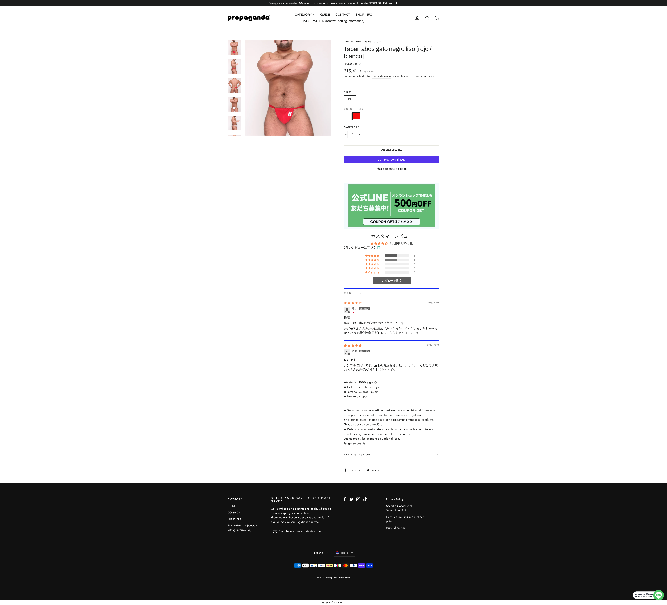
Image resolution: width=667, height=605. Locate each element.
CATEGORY (303, 14)
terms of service (396, 528)
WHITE (347, 116)
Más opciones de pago (392, 169)
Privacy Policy (395, 499)
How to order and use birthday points (405, 519)
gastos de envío (381, 76)
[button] (372, 255)
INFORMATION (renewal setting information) (333, 21)
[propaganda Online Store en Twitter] (351, 498)
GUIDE (325, 14)
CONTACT (342, 14)
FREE (350, 99)
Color (353, 109)
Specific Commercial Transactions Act (399, 508)
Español (319, 553)
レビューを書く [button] (392, 281)
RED (356, 116)
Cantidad (352, 127)
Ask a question (357, 454)
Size (347, 92)
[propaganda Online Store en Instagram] (358, 498)
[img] (353, 303)
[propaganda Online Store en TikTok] (365, 498)
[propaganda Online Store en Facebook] (345, 498)
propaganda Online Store (363, 41)
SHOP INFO (363, 14)
